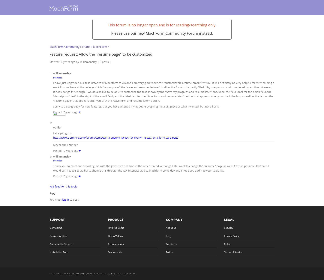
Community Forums (61, 244)
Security (228, 227)
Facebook (171, 244)
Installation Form (59, 252)
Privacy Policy (231, 236)
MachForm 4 (101, 47)
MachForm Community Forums (70, 47)
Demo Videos (115, 236)
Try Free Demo (116, 227)
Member (57, 77)
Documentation (59, 236)
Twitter (170, 252)
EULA (227, 244)
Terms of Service (233, 252)
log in (65, 199)
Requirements (116, 244)
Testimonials (115, 252)
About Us (171, 227)
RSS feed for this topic (63, 186)
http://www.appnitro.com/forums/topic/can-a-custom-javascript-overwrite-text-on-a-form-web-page (115, 137)
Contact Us (56, 227)
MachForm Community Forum (172, 33)
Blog (168, 236)
